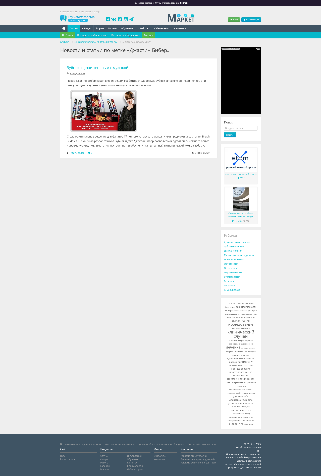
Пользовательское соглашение (243, 454)
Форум (100, 28)
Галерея (105, 465)
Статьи (74, 28)
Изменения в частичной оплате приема (241, 176)
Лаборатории (135, 469)
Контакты (159, 459)
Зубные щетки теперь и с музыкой (97, 67)
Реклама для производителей (198, 459)
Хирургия (229, 285)
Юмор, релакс (77, 73)
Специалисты (135, 465)
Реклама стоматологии (194, 455)
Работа (143, 28)
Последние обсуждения (125, 35)
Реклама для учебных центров (198, 462)
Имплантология (233, 250)
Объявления (161, 28)
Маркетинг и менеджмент (239, 255)
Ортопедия (230, 268)
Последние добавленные (92, 35)
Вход (235, 19)
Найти (229, 134)
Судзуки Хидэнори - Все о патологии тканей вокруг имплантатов (240, 215)
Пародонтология (233, 272)
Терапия (229, 281)
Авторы (148, 35)
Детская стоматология (237, 242)
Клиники (180, 28)
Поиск (69, 35)
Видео (87, 28)
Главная (64, 41)
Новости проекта (234, 259)
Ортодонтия (231, 263)
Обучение (127, 28)
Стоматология (232, 276)
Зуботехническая (234, 246)
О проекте (160, 455)
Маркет (112, 28)
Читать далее (76, 152)
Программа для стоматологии (244, 467)
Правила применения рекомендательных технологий (243, 462)
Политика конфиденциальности (243, 457)
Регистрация (252, 19)
